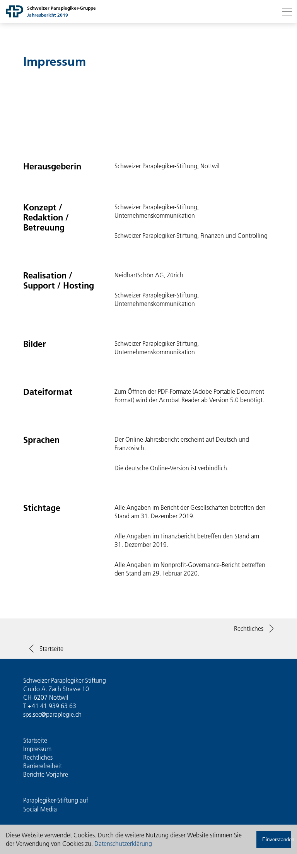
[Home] (14, 11)
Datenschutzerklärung (123, 843)
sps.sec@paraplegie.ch (52, 714)
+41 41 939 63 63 (52, 706)
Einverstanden (276, 839)
